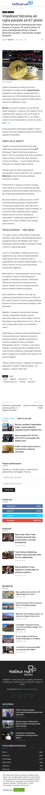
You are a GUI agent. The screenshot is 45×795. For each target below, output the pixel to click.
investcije (22, 382)
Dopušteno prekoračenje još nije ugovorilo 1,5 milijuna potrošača (11, 407)
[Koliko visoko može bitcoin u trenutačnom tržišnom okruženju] (8, 449)
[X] (10, 391)
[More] (28, 45)
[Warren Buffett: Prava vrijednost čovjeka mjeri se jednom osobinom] (8, 570)
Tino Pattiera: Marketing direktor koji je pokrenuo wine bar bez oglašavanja (28, 554)
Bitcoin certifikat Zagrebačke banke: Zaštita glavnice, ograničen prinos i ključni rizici (28, 427)
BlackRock (13, 379)
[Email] (20, 391)
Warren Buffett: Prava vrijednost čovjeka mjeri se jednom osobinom (27, 569)
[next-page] (7, 457)
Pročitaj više (7, 790)
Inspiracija (6, 528)
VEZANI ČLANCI (8, 419)
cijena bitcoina (23, 379)
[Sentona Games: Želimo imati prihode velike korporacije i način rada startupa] (8, 724)
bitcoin (5, 379)
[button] (3, 3)
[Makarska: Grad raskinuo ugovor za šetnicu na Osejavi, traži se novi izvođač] (8, 617)
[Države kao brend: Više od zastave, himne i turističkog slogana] (8, 606)
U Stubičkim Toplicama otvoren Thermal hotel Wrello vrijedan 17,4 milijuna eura (29, 627)
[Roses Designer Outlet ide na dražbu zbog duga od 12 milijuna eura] (8, 639)
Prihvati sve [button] (19, 790)
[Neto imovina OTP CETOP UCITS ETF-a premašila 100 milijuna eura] (8, 438)
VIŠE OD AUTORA (24, 419)
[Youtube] (32, 695)
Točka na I (11, 39)
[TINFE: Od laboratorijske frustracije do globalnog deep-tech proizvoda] (8, 713)
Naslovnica (5, 8)
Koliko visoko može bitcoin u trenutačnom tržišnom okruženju (27, 449)
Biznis (14, 8)
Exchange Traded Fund (10, 382)
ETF (31, 379)
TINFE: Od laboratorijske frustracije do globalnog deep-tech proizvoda (29, 712)
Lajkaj (38, 506)
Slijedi (39, 511)
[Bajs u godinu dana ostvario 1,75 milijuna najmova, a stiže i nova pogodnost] (8, 595)
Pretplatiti (37, 520)
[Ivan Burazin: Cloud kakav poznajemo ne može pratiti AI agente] (8, 736)
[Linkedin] (15, 391)
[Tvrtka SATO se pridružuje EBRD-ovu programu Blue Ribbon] (8, 650)
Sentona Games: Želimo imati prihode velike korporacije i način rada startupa (28, 724)
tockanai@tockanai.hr (29, 689)
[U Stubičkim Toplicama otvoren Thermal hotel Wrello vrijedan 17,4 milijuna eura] (8, 628)
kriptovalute (31, 382)
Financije (21, 8)
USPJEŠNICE (8, 704)
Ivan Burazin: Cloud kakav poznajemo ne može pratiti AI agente (27, 735)
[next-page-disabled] (7, 580)
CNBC (8, 123)
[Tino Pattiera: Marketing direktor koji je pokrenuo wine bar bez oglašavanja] (8, 555)
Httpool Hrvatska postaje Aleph (33, 406)
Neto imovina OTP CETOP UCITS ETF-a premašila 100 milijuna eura (27, 438)
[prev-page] (3, 457)
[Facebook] (4, 391)
